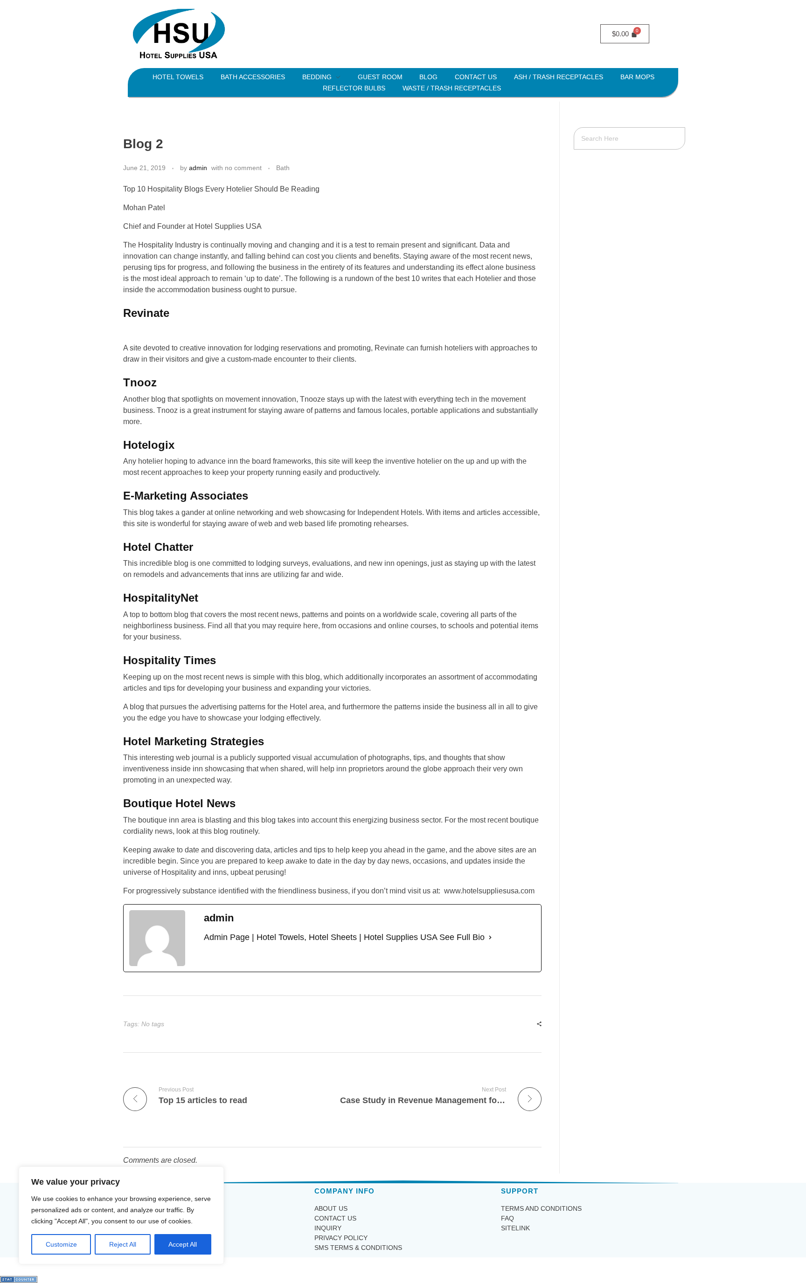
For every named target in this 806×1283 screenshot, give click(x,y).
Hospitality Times (169, 660)
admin (198, 168)
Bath (283, 168)
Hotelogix (148, 445)
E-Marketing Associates (185, 495)
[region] (121, 1215)
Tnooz (140, 382)
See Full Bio (462, 937)
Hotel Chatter (158, 547)
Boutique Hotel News (179, 803)
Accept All (182, 1244)
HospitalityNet (160, 597)
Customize (61, 1244)
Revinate (146, 313)
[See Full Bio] (490, 937)
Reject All (122, 1244)
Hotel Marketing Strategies (193, 741)
